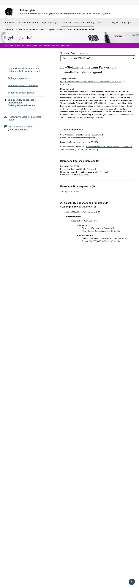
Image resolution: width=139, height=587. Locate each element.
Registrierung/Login (121, 22)
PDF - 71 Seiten (89, 212)
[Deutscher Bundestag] (11, 11)
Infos (68, 45)
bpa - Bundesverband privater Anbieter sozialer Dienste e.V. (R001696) (90, 81)
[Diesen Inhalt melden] (99, 212)
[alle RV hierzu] (91, 149)
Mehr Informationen (18, 129)
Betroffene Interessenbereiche (23, 85)
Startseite (9, 22)
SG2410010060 (72, 212)
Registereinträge (50, 22)
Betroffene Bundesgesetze (21, 93)
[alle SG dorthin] (107, 228)
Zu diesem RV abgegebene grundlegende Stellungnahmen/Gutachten (22, 103)
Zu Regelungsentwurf (18, 78)
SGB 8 (63, 191)
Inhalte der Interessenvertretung (77, 22)
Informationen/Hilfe (28, 22)
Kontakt (101, 22)
